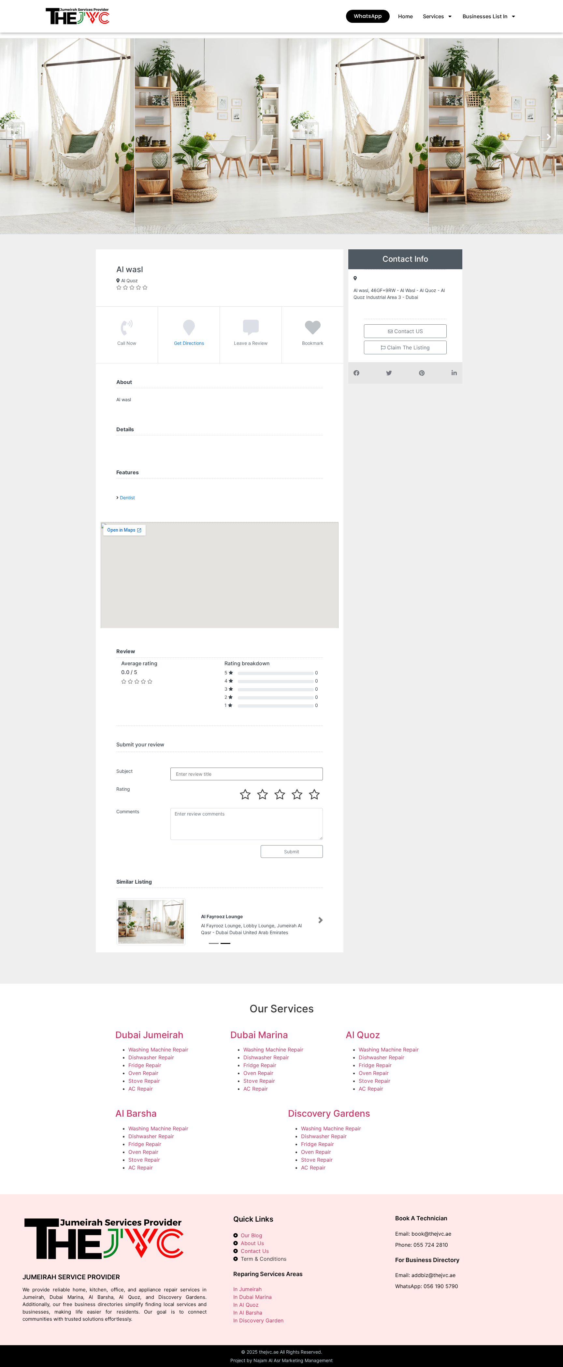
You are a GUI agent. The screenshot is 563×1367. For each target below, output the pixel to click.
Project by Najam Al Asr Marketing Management (281, 1360)
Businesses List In (485, 16)
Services (433, 16)
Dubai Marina (259, 1034)
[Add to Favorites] (313, 332)
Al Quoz (363, 1034)
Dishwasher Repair (151, 1057)
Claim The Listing (407, 347)
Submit (291, 851)
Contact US (408, 331)
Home (405, 16)
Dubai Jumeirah (149, 1034)
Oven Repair (143, 1073)
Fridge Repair (144, 1065)
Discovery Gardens (329, 1113)
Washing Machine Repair (158, 1049)
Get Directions (189, 343)
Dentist (127, 497)
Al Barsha (136, 1113)
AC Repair (140, 1088)
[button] (119, 920)
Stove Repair (144, 1081)
